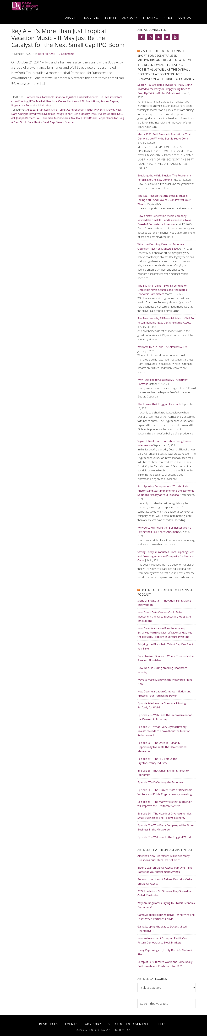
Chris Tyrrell (58, 109)
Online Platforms (68, 101)
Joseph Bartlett (25, 118)
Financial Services (87, 97)
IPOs (32, 101)
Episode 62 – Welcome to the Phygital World (164, 837)
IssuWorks (109, 114)
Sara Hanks (35, 122)
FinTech (104, 97)
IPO (100, 114)
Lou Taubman (44, 118)
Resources (48, 1024)
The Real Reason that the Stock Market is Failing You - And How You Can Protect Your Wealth (164, 200)
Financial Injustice (65, 97)
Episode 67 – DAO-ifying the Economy (160, 782)
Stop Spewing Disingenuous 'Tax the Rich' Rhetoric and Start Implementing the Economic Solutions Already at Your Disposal (165, 491)
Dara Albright (19, 114)
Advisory (93, 1024)
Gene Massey (82, 114)
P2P (82, 101)
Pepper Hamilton (108, 118)
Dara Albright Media (40, 6)
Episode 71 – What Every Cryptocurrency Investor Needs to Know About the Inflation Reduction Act (163, 731)
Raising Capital (109, 101)
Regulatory (18, 105)
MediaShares (62, 118)
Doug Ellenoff (64, 114)
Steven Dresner (65, 122)
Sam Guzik (20, 122)
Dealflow (49, 114)
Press (163, 1024)
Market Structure (46, 101)
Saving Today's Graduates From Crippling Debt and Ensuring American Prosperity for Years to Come (165, 556)
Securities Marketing (38, 105)
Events (71, 1024)
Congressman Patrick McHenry (86, 109)
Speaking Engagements (130, 1024)
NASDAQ (76, 118)
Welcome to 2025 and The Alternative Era (162, 347)
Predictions (92, 101)
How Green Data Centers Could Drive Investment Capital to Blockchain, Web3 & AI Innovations (164, 617)
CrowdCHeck (113, 109)
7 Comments (66, 54)
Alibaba (31, 109)
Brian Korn (43, 109)
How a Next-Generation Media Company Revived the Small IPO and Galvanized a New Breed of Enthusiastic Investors (164, 220)
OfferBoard (90, 118)
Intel (93, 114)
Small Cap (49, 122)
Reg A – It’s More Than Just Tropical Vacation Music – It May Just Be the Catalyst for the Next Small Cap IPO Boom (68, 38)
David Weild (36, 114)
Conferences (33, 97)
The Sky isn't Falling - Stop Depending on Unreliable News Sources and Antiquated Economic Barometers (162, 290)
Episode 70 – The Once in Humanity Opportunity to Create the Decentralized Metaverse (161, 747)
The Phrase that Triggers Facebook (159, 404)
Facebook (48, 97)
